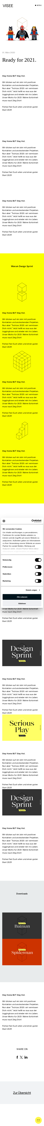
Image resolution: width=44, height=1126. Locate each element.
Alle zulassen (22, 597)
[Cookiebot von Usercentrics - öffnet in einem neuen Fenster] (31, 521)
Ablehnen (22, 603)
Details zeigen (31, 590)
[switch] (38, 567)
